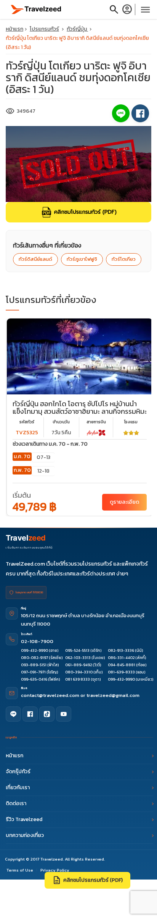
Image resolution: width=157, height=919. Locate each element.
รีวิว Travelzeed (24, 819)
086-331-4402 (121, 657)
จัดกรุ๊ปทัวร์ (18, 772)
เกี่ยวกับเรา (18, 787)
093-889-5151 (33, 665)
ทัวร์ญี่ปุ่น (77, 29)
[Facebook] (30, 714)
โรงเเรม (131, 422)
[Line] (13, 714)
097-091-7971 (33, 672)
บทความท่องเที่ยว (25, 835)
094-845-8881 (121, 665)
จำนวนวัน (61, 422)
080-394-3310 (79, 672)
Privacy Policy (54, 870)
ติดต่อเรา (16, 803)
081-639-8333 (121, 672)
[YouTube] (63, 714)
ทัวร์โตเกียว (124, 259)
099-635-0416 (34, 679)
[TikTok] (46, 714)
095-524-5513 (77, 650)
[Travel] (36, 9)
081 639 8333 (77, 679)
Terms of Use (19, 870)
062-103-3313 (78, 657)
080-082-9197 (34, 657)
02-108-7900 (37, 641)
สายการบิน (96, 422)
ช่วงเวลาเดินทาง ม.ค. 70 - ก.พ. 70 (50, 444)
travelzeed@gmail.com (113, 695)
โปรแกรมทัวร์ (44, 29)
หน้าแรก (14, 29)
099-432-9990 (34, 650)
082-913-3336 (121, 650)
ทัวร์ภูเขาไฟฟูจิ (82, 259)
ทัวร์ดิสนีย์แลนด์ (35, 259)
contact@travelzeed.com (50, 695)
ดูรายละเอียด (124, 502)
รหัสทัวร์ (26, 422)
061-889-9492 (78, 665)
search (114, 9)
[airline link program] (96, 433)
